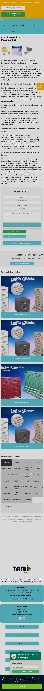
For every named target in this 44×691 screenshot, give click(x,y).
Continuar (22, 686)
